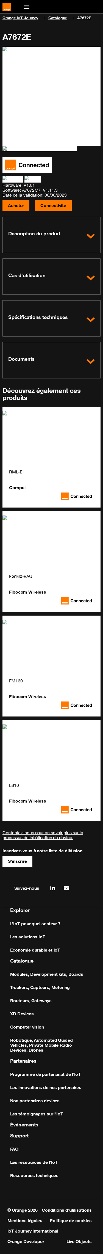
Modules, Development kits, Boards (46, 974)
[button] (51, 234)
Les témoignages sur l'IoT (36, 1114)
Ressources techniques (34, 1175)
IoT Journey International (33, 1231)
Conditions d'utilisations (67, 1210)
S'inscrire (17, 861)
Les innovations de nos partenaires (46, 1087)
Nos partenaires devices (35, 1100)
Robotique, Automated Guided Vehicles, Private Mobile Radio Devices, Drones (41, 1045)
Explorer (20, 910)
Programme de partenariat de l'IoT (45, 1074)
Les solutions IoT (27, 936)
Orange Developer (25, 1241)
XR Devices (22, 1013)
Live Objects (79, 1241)
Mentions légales (24, 1220)
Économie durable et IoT (35, 950)
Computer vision (27, 1027)
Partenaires (23, 1060)
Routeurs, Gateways (31, 1000)
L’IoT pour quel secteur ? (35, 923)
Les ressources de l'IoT (34, 1162)
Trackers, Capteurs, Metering (40, 987)
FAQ (14, 1149)
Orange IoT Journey (20, 17)
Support (19, 1135)
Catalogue (57, 17)
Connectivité (53, 205)
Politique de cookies (70, 1220)
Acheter (16, 205)
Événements (24, 1124)
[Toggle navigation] (25, 7)
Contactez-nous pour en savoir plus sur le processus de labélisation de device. (42, 835)
